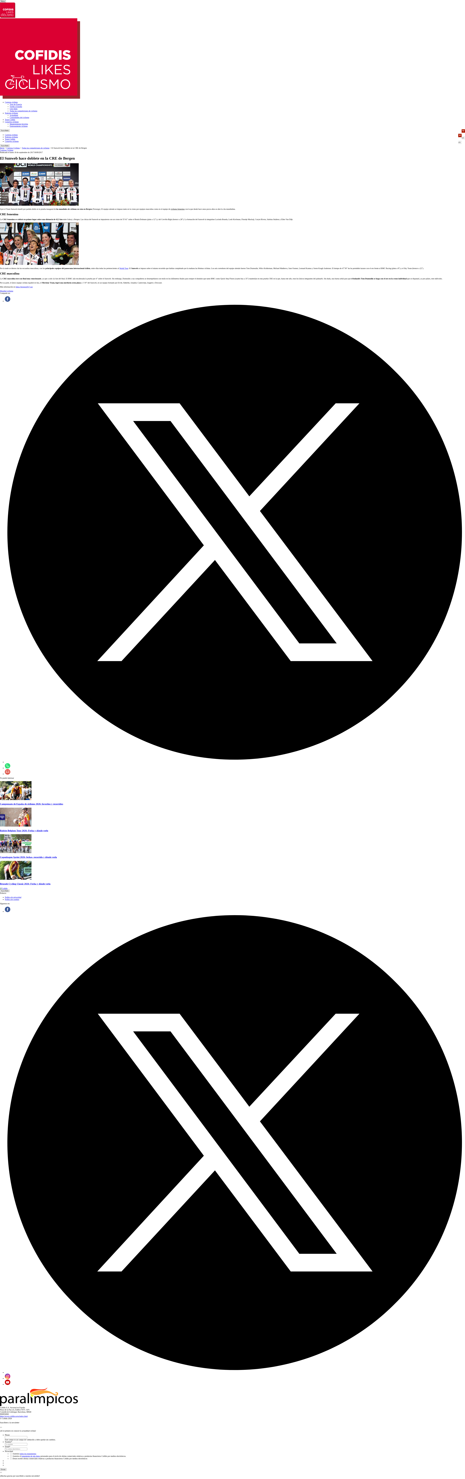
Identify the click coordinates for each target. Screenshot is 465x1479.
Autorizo (24, 1454)
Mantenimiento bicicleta (19, 124)
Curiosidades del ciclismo (19, 117)
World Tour (123, 268)
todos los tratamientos (28, 1454)
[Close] (1, 1427)
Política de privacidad (13, 897)
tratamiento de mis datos (31, 1456)
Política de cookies (12, 899)
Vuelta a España (16, 107)
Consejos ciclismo (12, 122)
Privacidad (9, 1451)
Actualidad (14, 115)
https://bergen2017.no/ (24, 287)
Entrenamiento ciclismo (19, 126)
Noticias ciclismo (11, 113)
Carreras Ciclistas (13, 148)
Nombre (8, 1442)
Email (7, 1447)
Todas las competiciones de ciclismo (23, 111)
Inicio (2, 148)
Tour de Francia (16, 104)
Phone (7, 1435)
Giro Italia (13, 109)
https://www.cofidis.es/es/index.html (14, 1416)
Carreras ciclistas (11, 102)
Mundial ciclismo (6, 291)
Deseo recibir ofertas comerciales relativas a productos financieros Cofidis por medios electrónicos (50, 1459)
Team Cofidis (10, 120)
